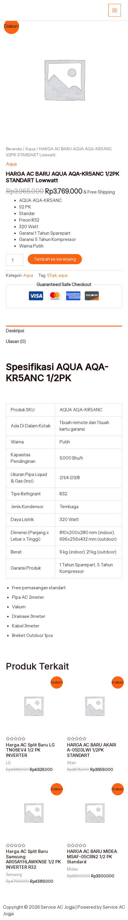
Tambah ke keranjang (55, 259)
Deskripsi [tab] (15, 330)
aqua (63, 275)
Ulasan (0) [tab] (16, 341)
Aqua (30, 148)
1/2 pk (52, 275)
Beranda (14, 148)
